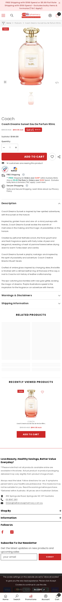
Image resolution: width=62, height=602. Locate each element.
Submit (31, 317)
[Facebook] (28, 326)
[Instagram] (34, 326)
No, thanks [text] (33, 333)
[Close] (57, 262)
